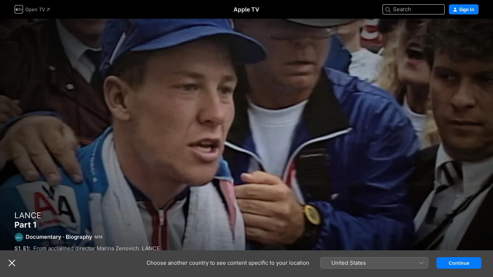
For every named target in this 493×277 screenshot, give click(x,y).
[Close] (12, 263)
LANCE (27, 215)
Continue (459, 263)
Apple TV (246, 9)
